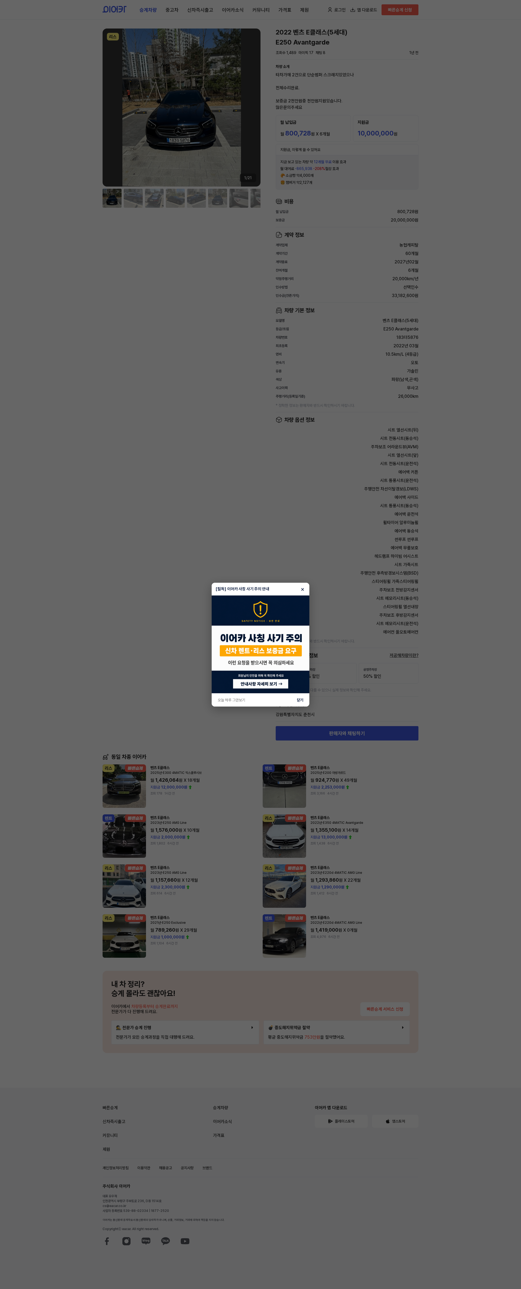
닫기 (300, 700)
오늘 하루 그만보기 (231, 700)
